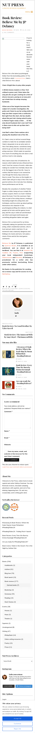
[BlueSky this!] (15, 287)
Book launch (9, 577)
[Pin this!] (12, 287)
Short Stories (9, 602)
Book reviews (7, 30)
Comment (8, 412)
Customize (17, 724)
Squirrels (5, 623)
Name (7, 431)
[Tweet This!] (3, 287)
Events (4, 607)
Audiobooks (9, 565)
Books (4, 561)
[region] (17, 716)
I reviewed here (20, 78)
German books (12, 585)
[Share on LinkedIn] (9, 287)
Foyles (15, 253)
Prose (7, 647)
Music (6, 615)
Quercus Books (10, 246)
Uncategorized (7, 627)
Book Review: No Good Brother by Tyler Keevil (17, 327)
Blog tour (8, 573)
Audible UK (6, 253)
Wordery (19, 257)
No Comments (9, 32)
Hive (21, 253)
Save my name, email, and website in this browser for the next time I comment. (15, 453)
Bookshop (8, 590)
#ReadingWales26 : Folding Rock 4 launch (16, 531)
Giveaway (8, 594)
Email (6, 438)
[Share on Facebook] (6, 287)
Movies (7, 611)
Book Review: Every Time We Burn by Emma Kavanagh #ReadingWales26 (8, 371)
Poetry (7, 643)
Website (7, 445)
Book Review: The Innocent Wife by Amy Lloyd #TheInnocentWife (18, 335)
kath (17, 30)
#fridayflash (9, 635)
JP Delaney (14, 288)
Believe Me (6, 288)
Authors (7, 569)
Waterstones (7, 257)
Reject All (17, 729)
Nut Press (13, 4)
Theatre (7, 619)
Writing (4, 631)
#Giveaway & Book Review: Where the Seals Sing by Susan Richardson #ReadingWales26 (8, 354)
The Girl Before (8, 290)
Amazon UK (28, 250)
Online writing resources (13, 639)
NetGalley (6, 274)
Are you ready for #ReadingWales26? (8, 385)
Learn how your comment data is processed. (17, 467)
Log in (4, 699)
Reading (7, 598)
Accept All (17, 718)
